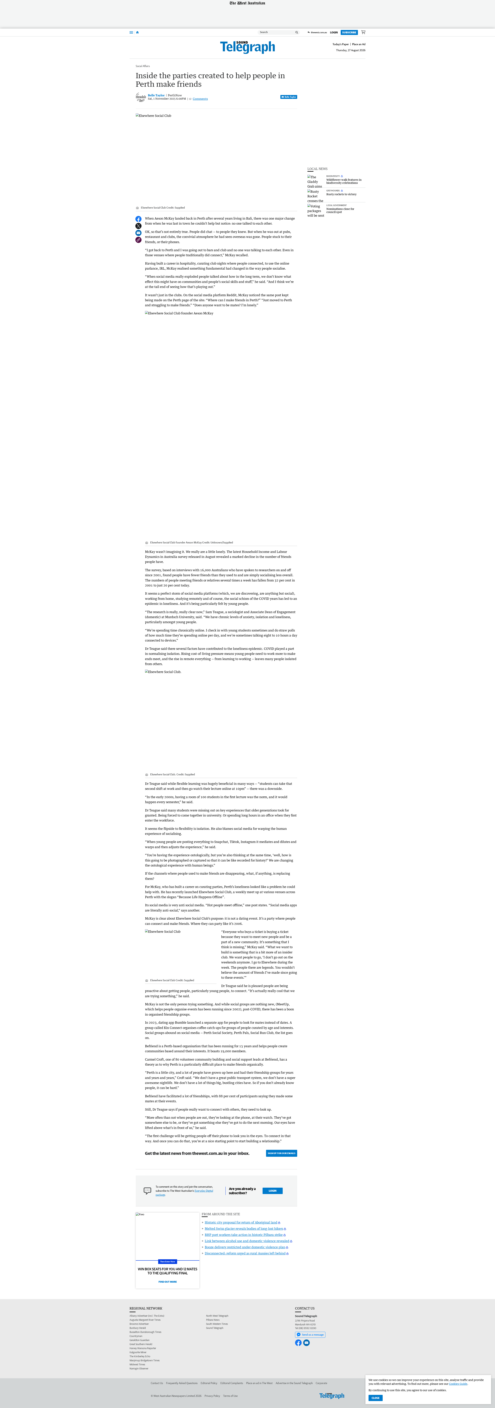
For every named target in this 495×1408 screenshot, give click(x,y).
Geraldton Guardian (139, 1340)
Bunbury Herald (138, 1328)
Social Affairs (143, 66)
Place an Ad (358, 44)
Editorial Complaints (231, 1383)
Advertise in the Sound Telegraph (294, 1383)
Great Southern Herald (141, 1344)
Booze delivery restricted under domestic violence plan (245, 1247)
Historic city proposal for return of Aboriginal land (241, 1222)
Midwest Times (137, 1364)
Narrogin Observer (139, 1368)
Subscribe (349, 32)
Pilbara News (212, 1319)
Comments (200, 98)
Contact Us (157, 1383)
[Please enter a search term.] (296, 32)
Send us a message (313, 1334)
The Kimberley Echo (140, 1356)
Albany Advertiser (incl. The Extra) (147, 1315)
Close (376, 1398)
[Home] (137, 32)
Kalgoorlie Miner (138, 1352)
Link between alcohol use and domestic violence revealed (247, 1241)
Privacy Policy (212, 1395)
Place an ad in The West (259, 1383)
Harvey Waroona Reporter (143, 1348)
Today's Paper (341, 44)
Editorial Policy (209, 1383)
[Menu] (131, 32)
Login (334, 32)
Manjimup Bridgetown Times (145, 1360)
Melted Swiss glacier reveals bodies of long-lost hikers (244, 1229)
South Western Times (217, 1323)
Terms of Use (230, 1395)
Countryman (136, 1336)
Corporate (321, 1383)
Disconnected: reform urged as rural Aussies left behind (245, 1253)
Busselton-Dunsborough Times (145, 1332)
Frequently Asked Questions (182, 1383)
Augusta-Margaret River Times (145, 1319)
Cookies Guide (458, 1383)
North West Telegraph (217, 1315)
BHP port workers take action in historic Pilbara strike (244, 1235)
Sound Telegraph (214, 1328)
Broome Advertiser (139, 1323)
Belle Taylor (290, 97)
